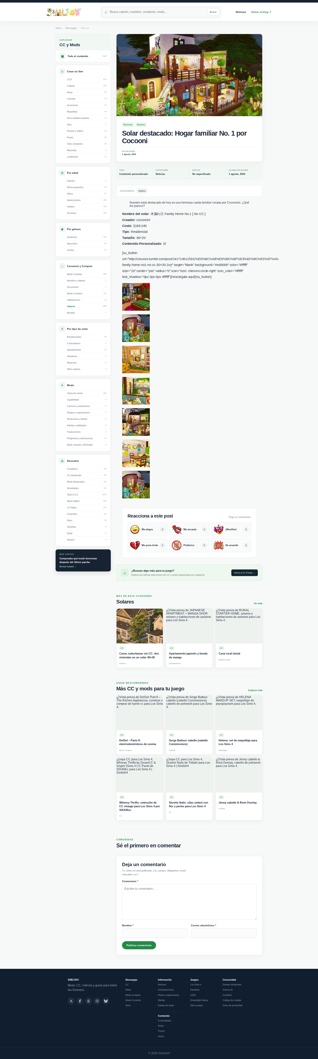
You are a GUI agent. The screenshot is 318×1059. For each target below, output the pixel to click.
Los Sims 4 (195, 984)
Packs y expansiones (168, 995)
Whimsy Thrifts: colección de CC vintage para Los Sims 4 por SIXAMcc (139, 806)
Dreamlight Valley (199, 1000)
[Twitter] (71, 1001)
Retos (161, 1026)
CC (127, 984)
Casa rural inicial (229, 653)
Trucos (161, 1031)
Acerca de (228, 990)
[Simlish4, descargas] (71, 12)
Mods (128, 990)
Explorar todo (255, 690)
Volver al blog (261, 11)
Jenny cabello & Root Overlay (238, 802)
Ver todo (258, 603)
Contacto (227, 995)
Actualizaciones (166, 990)
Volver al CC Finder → (244, 573)
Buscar (213, 12)
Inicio (58, 28)
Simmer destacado (232, 984)
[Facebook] (79, 1001)
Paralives (195, 990)
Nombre (127, 925)
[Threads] (88, 1001)
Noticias (241, 11)
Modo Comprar (133, 995)
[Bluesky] (105, 1001)
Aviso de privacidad (232, 1005)
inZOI (193, 995)
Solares (141, 124)
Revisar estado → (67, 566)
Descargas (71, 28)
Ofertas (161, 1000)
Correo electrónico (203, 925)
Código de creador (232, 1000)
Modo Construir (133, 1000)
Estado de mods (166, 1005)
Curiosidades (164, 1020)
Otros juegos (196, 1005)
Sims (128, 1005)
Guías (161, 1036)
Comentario (130, 881)
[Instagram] (97, 1001)
